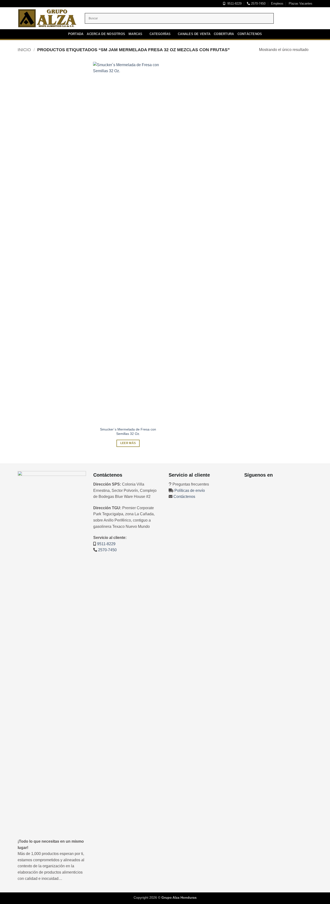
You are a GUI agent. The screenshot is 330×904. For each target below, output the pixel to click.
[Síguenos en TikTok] (299, 18)
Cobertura (224, 34)
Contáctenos (249, 34)
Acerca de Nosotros (106, 34)
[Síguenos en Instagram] (293, 18)
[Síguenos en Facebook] (287, 18)
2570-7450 (257, 3)
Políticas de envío (189, 490)
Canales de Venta (194, 34)
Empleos (277, 3)
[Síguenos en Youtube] (306, 18)
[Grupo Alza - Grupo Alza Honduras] (48, 18)
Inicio (24, 49)
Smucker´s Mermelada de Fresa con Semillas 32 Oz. (128, 431)
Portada (76, 34)
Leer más (128, 443)
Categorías (160, 34)
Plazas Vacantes (300, 3)
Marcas (136, 34)
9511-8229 (233, 3)
